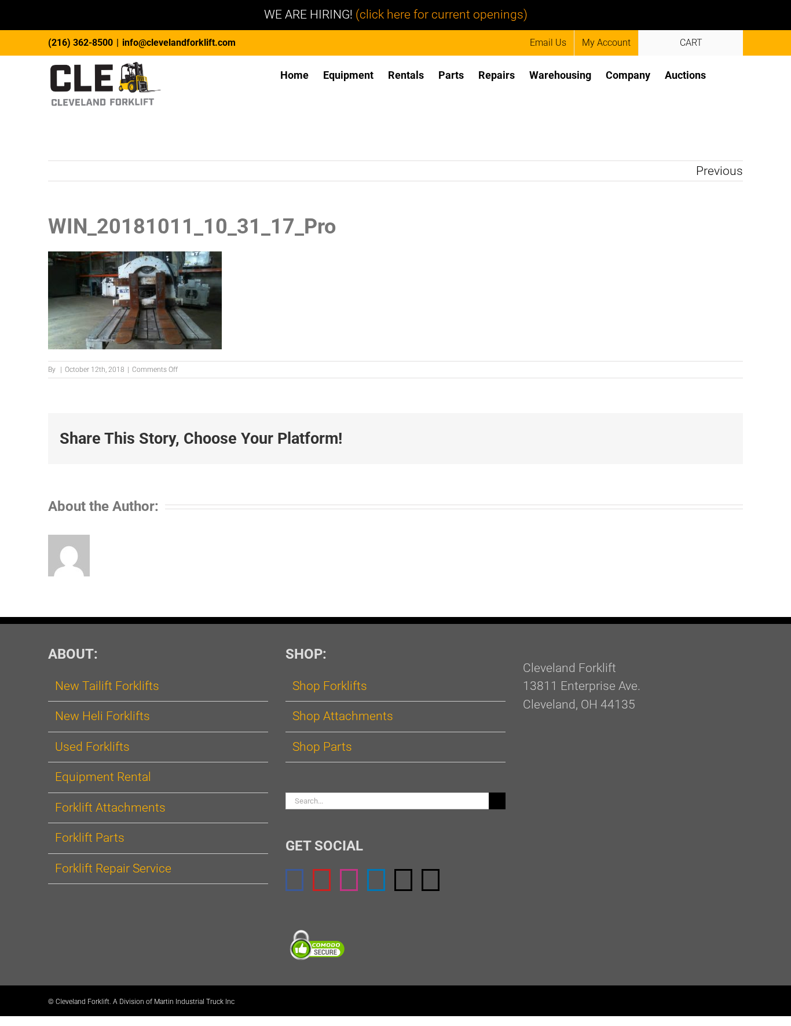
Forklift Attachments (110, 808)
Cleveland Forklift (82, 1002)
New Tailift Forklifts (107, 686)
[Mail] (403, 880)
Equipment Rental (103, 777)
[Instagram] (349, 880)
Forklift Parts (89, 838)
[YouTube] (322, 880)
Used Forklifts (92, 747)
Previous (719, 171)
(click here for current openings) (442, 14)
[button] (724, 74)
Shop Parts (322, 747)
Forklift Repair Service (113, 868)
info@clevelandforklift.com (179, 42)
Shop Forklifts (329, 686)
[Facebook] (294, 880)
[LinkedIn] (376, 880)
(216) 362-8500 (80, 42)
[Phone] (431, 880)
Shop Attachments (342, 716)
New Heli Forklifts (102, 716)
